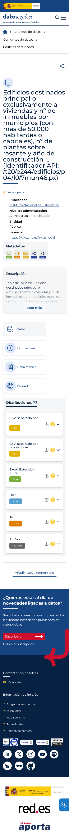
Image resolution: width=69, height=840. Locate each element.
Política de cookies (19, 731)
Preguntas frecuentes (21, 704)
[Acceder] (46, 499)
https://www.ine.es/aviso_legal (32, 237)
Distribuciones (21, 403)
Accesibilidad (15, 724)
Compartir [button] (62, 66)
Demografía (15, 192)
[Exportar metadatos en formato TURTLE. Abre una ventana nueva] (34, 254)
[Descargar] (46, 424)
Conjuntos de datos (18, 39)
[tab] (24, 329)
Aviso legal (14, 711)
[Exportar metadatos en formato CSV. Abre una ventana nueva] (26, 254)
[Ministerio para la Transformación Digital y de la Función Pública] (21, 6)
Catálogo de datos (27, 32)
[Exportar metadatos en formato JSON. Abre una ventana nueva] (17, 254)
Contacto (14, 682)
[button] (63, 18)
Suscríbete (13, 636)
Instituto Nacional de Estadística (34, 205)
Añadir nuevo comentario (34, 572)
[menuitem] (20, 682)
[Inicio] (21, 18)
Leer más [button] (34, 308)
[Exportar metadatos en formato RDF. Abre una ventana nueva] (42, 254)
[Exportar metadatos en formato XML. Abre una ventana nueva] (9, 254)
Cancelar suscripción (19, 644)
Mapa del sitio (16, 717)
